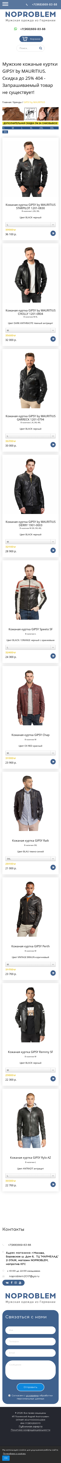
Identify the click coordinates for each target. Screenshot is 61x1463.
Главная (6, 102)
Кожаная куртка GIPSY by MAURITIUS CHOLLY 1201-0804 (31, 312)
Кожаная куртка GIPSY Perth (30, 946)
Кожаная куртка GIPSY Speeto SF (31, 629)
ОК (6, 1458)
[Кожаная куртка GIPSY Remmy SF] (30, 1014)
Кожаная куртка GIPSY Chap (31, 735)
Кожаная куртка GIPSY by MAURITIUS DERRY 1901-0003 (31, 523)
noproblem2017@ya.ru (24, 1276)
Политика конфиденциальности (30, 1430)
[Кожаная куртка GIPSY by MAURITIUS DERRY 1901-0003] (30, 486)
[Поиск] (40, 48)
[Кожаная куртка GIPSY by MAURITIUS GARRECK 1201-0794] (30, 380)
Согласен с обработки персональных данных (32, 1397)
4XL (5, 131)
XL (31, 127)
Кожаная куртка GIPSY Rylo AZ (30, 1157)
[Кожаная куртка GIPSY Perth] (30, 908)
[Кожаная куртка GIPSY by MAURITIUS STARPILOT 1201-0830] (30, 169)
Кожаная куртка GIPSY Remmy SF (30, 1052)
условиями (32, 1395)
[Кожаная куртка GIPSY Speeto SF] (30, 591)
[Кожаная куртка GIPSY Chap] (30, 697)
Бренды (17, 102)
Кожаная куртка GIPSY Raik (30, 840)
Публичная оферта (30, 1426)
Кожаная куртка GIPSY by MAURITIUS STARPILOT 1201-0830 (31, 206)
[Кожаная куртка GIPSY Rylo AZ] (30, 1120)
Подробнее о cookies (14, 1453)
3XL (52, 127)
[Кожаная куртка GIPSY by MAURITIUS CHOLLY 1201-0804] (30, 274)
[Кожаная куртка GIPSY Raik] (30, 803)
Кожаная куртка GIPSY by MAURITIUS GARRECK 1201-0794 (31, 417)
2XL (41, 127)
